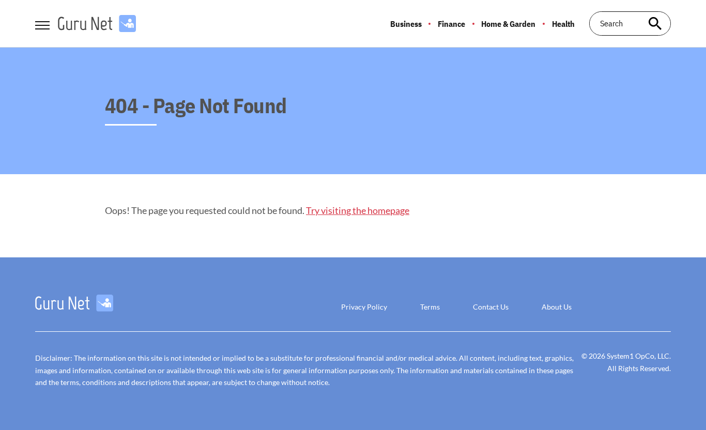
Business (406, 24)
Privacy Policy (364, 306)
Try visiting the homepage (357, 210)
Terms (430, 306)
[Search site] (655, 23)
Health (563, 24)
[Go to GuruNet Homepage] (97, 23)
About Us (557, 306)
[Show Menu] (42, 23)
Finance (451, 24)
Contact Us (491, 306)
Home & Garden (508, 24)
